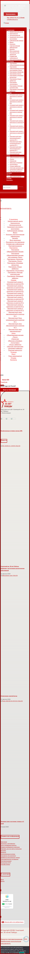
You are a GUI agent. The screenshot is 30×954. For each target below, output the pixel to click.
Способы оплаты (5, 864)
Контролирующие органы (8, 854)
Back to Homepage (9, 390)
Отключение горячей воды (9, 696)
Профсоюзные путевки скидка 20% (11, 431)
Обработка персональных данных (10, 857)
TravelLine (3, 382)
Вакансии (3, 852)
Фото (2, 879)
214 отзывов (8, 904)
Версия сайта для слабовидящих (13, 922)
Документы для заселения (8, 856)
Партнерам (4, 842)
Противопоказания (6, 861)
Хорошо (21, 952)
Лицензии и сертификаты (8, 843)
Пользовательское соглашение (9, 859)
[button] (20, 188)
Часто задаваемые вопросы (8, 845)
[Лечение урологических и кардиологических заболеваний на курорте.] (16, 10)
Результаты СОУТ (6, 863)
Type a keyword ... (8, 184)
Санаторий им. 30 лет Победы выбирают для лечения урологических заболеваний (12, 568)
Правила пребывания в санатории (10, 847)
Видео (2, 881)
